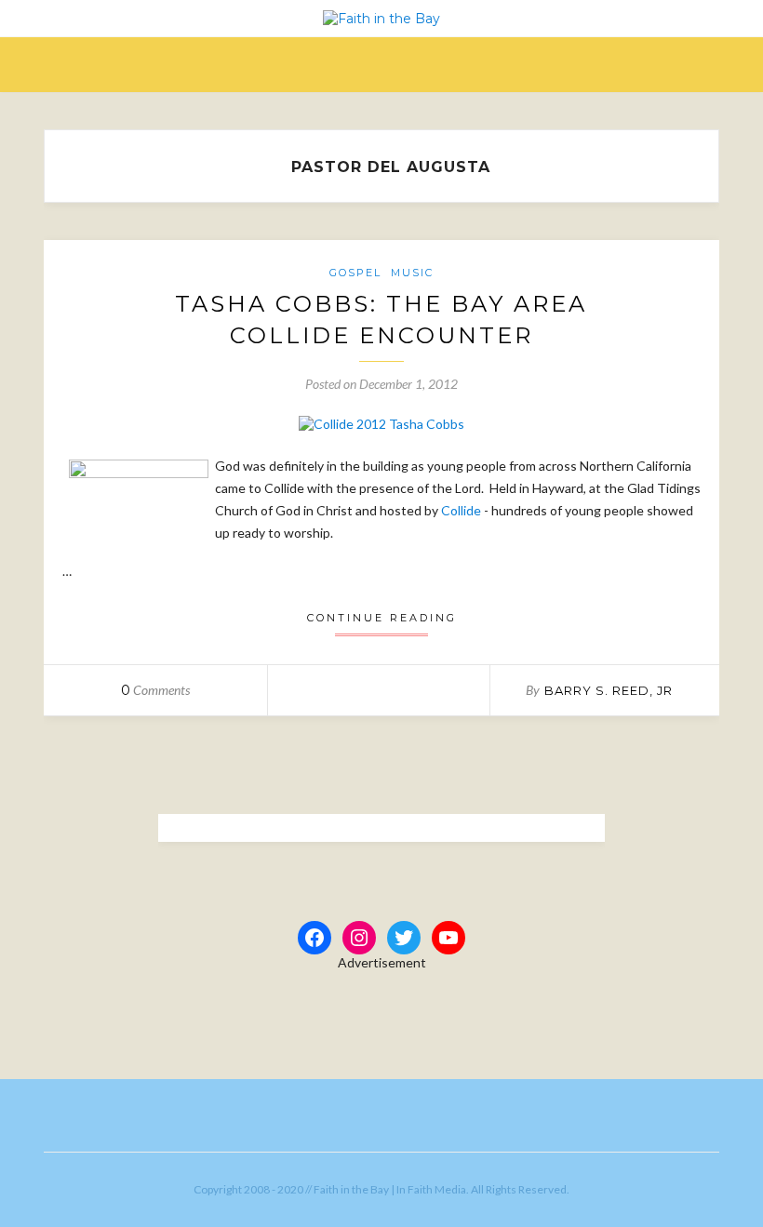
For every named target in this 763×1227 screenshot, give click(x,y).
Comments (155, 690)
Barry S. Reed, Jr (608, 690)
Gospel (355, 272)
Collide (461, 510)
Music (412, 272)
